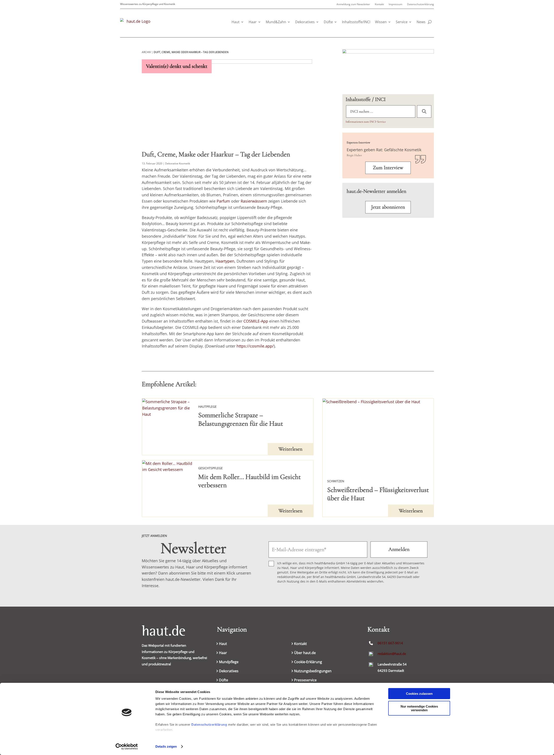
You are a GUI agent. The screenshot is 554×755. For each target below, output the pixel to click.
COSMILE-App (255, 321)
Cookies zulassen (419, 693)
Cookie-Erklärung (308, 662)
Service (401, 21)
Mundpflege (228, 662)
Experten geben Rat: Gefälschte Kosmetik (384, 149)
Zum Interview (388, 167)
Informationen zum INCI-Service (366, 121)
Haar (253, 21)
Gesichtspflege (210, 468)
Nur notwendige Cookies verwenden (419, 708)
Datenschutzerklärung (209, 724)
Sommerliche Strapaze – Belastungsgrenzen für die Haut (240, 419)
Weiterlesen (290, 449)
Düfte (328, 21)
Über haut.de (305, 653)
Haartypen (225, 261)
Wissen (381, 21)
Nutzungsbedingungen (313, 671)
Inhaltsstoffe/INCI (356, 21)
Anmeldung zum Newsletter (353, 4)
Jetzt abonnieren (388, 207)
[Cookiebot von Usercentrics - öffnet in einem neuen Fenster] (127, 746)
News (421, 21)
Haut (236, 21)
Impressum (395, 4)
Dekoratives (305, 21)
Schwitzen (335, 481)
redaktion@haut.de (392, 653)
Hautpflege (207, 406)
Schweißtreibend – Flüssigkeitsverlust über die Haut (378, 493)
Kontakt (379, 4)
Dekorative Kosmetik (177, 163)
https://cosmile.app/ (255, 346)
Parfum (223, 201)
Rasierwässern (254, 201)
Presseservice (305, 680)
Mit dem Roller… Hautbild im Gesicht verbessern (249, 480)
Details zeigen (166, 746)
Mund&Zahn (276, 21)
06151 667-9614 (390, 643)
